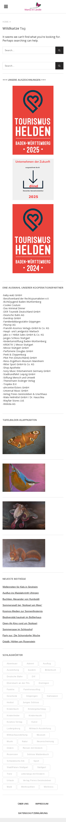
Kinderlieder (13, 715)
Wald (9, 787)
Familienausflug (32, 689)
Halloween (52, 696)
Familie (10, 689)
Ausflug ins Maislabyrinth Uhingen (21, 592)
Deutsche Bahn (15, 676)
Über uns (23, 803)
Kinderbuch (13, 709)
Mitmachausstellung (17, 735)
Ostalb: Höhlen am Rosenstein (19, 641)
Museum (41, 735)
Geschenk (12, 696)
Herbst (10, 702)
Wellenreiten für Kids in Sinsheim (20, 586)
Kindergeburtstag (37, 709)
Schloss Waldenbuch (38, 754)
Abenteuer (12, 663)
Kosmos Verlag (14, 722)
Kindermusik (35, 715)
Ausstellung (13, 670)
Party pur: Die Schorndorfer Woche (21, 635)
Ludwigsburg (13, 728)
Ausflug (47, 663)
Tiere (9, 774)
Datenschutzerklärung (33, 813)
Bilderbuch (50, 670)
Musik (10, 741)
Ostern (10, 748)
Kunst (34, 722)
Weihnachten (28, 787)
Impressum (41, 803)
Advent (30, 663)
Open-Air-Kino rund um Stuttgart (20, 623)
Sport (36, 761)
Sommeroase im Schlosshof (17, 629)
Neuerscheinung (45, 741)
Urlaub (10, 780)
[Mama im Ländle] (33, 6)
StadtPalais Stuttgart (17, 767)
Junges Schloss (31, 702)
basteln (32, 670)
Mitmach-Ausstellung (40, 728)
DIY (34, 676)
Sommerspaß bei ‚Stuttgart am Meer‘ (22, 605)
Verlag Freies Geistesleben (37, 780)
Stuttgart (41, 767)
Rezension (12, 754)
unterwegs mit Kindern (33, 774)
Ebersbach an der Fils (18, 683)
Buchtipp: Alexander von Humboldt (21, 599)
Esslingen (44, 683)
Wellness (48, 787)
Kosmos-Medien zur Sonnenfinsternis (23, 611)
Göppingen (32, 696)
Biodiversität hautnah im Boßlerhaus (22, 617)
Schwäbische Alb (15, 761)
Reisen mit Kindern (33, 748)
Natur (25, 741)
